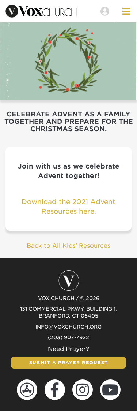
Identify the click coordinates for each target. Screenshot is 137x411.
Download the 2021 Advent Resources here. (68, 206)
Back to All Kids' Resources (68, 245)
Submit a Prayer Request (68, 362)
